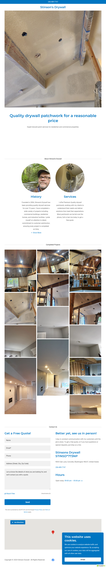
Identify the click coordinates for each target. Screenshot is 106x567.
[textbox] (28, 440)
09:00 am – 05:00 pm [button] (72, 481)
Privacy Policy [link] (38, 509)
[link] (53, 8)
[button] (36, 233)
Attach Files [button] (10, 494)
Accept (83, 559)
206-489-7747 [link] (53, 2)
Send (27, 502)
